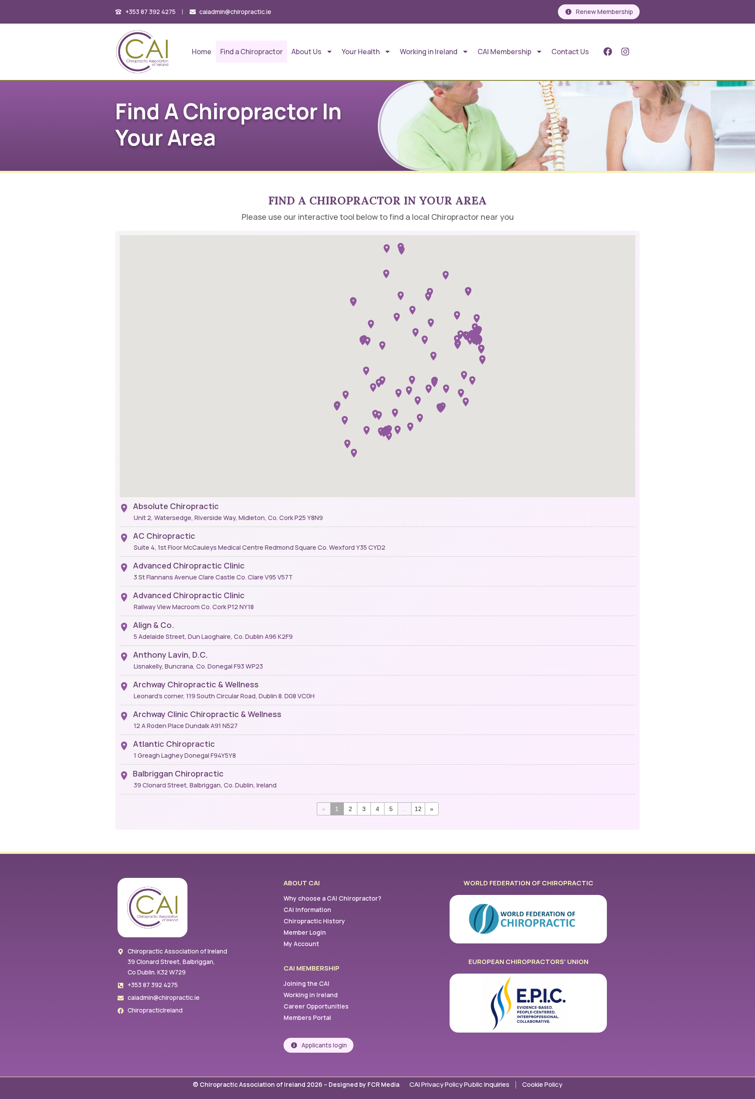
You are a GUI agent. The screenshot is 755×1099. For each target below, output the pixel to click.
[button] (373, 387)
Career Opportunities (316, 1006)
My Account (301, 944)
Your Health (361, 51)
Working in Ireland (428, 51)
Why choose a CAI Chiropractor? (332, 898)
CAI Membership (504, 51)
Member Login (305, 932)
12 (418, 808)
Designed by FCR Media (365, 1084)
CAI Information (307, 909)
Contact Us (570, 51)
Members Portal (307, 1017)
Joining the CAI (306, 983)
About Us (306, 51)
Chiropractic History (314, 921)
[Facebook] (607, 51)
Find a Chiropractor (251, 51)
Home (201, 51)
